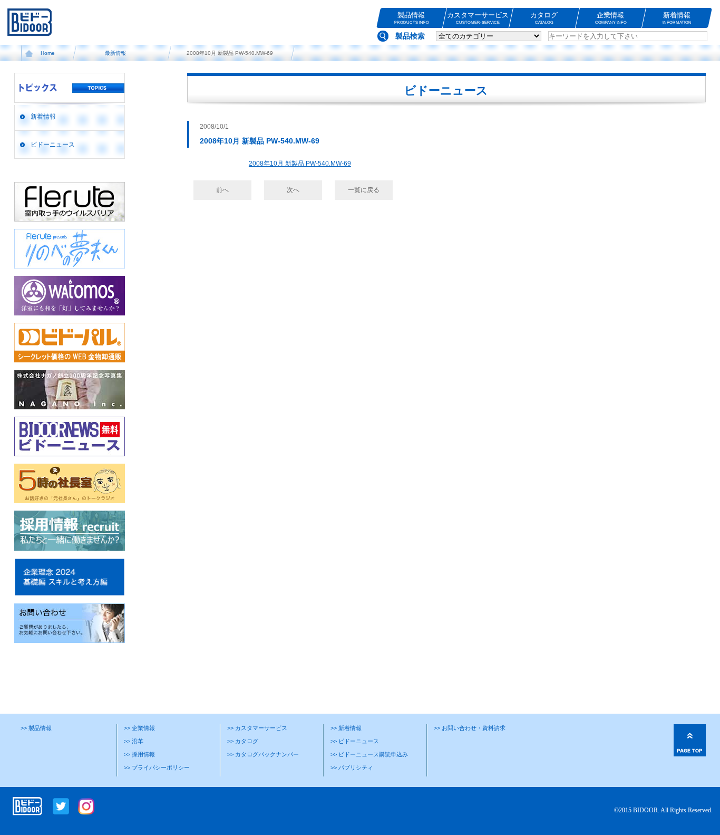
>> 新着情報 (346, 728)
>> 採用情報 (139, 754)
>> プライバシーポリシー (157, 767)
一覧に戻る (364, 190)
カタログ (544, 18)
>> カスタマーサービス (257, 728)
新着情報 (677, 18)
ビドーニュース (53, 144)
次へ (293, 190)
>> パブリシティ (351, 767)
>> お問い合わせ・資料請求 (469, 728)
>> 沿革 (133, 741)
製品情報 (411, 18)
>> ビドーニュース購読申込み (369, 754)
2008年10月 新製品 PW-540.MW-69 (300, 163)
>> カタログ (242, 741)
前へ (222, 190)
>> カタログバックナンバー (263, 754)
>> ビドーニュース (354, 741)
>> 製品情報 (36, 728)
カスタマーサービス (478, 18)
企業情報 (611, 18)
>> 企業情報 (139, 728)
